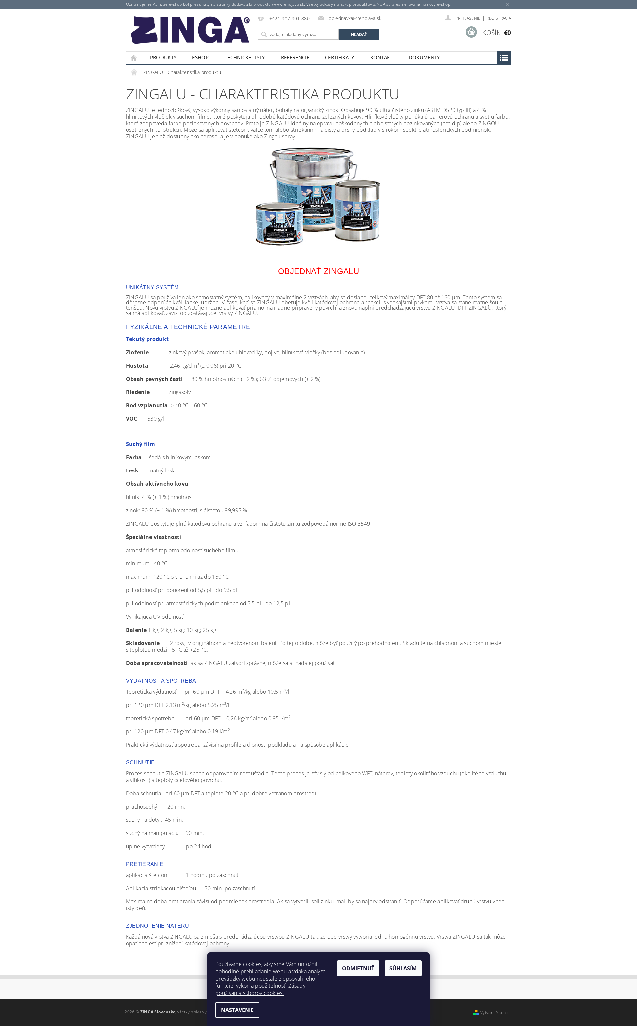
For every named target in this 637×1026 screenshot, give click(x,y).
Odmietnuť (358, 968)
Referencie (295, 57)
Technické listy (245, 57)
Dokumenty (424, 57)
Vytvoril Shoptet (495, 1012)
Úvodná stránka (134, 57)
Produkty (163, 57)
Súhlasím (403, 968)
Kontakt (381, 57)
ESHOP (200, 57)
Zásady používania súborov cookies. (260, 989)
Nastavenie (237, 1010)
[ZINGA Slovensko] (190, 28)
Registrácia (499, 18)
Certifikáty (339, 57)
